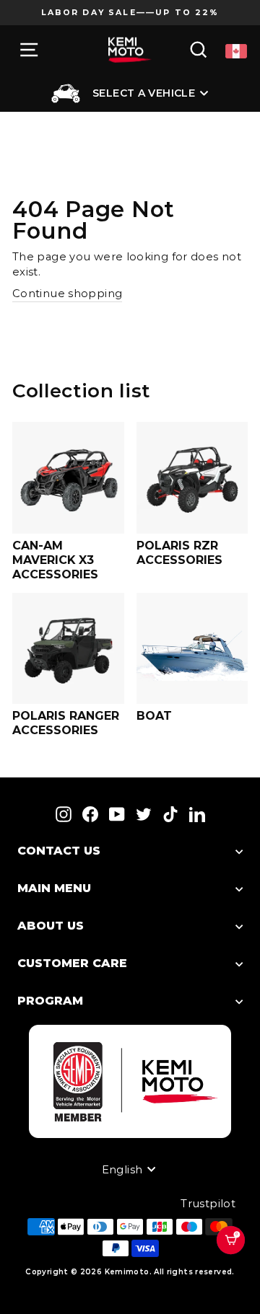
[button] (237, 1258)
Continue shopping (67, 293)
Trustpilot (208, 1203)
